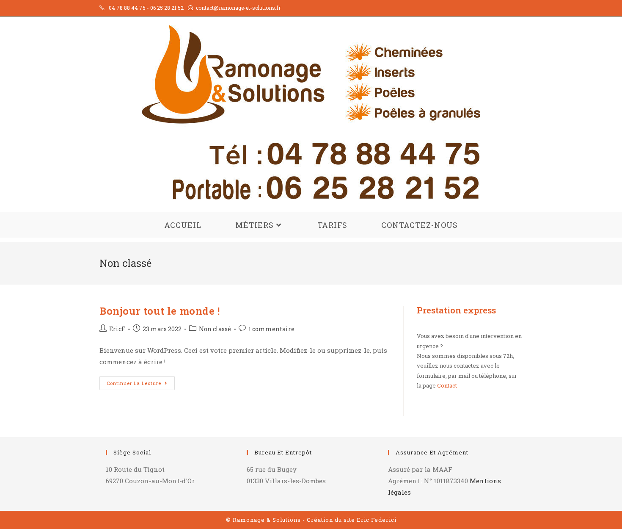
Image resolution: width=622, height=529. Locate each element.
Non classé (215, 329)
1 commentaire (271, 329)
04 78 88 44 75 (127, 7)
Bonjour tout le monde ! (159, 311)
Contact (447, 385)
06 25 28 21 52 (167, 7)
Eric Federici (376, 519)
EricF (117, 329)
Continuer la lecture (141, 384)
